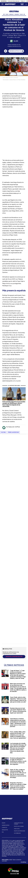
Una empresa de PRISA (14, 870)
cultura (3, 432)
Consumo (16, 14)
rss (3, 832)
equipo (3, 822)
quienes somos (5, 825)
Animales (11, 14)
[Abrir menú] (2, 4)
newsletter (5, 829)
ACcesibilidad (17, 833)
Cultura (14, 11)
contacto (4, 827)
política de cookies (19, 826)
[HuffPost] (7, 818)
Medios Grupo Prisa (14, 874)
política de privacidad (19, 830)
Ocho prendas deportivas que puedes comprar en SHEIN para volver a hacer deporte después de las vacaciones (13, 404)
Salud (7, 14)
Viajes (21, 14)
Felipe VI (23, 1)
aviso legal (17, 828)
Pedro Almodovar (13, 432)
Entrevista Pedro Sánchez (13, 1)
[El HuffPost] (10, 4)
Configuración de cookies (18, 823)
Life (4, 14)
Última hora (22, 4)
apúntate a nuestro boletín (14, 656)
